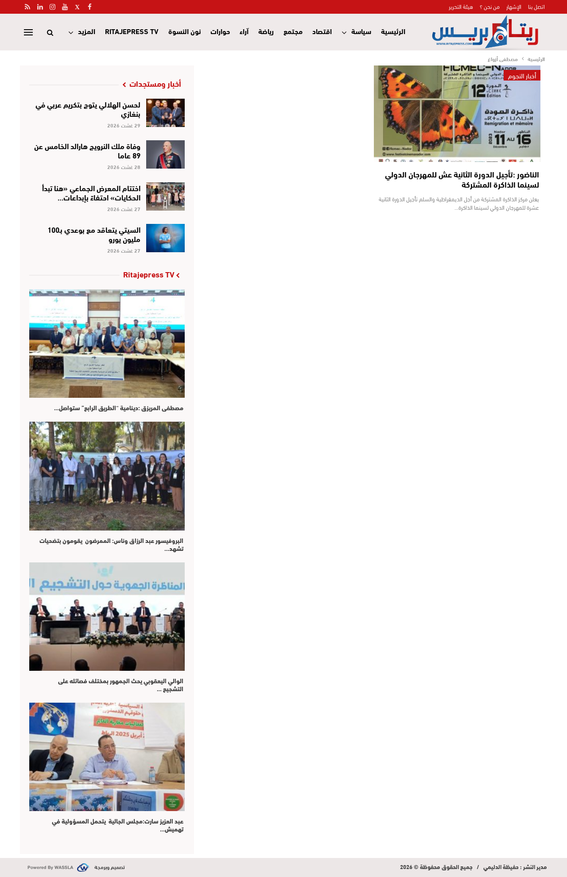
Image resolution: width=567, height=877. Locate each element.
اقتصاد (322, 30)
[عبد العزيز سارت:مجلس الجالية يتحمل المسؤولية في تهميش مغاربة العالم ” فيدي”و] (107, 757)
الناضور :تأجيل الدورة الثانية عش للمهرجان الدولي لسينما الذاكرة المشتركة (462, 179)
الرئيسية (393, 30)
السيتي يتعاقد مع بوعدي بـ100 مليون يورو (93, 233)
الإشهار (513, 6)
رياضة (266, 30)
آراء (244, 30)
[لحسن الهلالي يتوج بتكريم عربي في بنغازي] (165, 113)
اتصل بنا (536, 6)
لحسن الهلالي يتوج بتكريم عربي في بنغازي (87, 108)
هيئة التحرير (461, 6)
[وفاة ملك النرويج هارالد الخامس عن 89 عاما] (165, 154)
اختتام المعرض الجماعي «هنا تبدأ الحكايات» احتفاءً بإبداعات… (91, 192)
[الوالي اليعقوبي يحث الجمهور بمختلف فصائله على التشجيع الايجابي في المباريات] (107, 616)
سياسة (361, 30)
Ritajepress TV (132, 30)
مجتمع (293, 30)
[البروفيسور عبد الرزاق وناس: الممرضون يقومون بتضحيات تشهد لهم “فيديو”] (107, 476)
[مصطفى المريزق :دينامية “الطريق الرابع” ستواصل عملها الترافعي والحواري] (107, 343)
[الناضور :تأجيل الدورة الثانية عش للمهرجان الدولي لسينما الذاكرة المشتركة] (457, 113)
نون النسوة (184, 30)
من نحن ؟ (490, 6)
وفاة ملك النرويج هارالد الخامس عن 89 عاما (87, 150)
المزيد (86, 30)
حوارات (220, 30)
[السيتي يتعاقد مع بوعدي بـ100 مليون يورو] (165, 238)
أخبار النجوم (522, 75)
